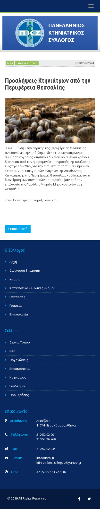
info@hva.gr (45, 458)
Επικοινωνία (18, 314)
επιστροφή (18, 228)
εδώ (55, 200)
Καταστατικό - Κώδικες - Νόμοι (31, 288)
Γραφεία (15, 305)
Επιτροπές (17, 297)
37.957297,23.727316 (51, 472)
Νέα (10, 63)
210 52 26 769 (46, 439)
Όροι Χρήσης (19, 395)
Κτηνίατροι (17, 377)
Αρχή (13, 261)
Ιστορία (14, 279)
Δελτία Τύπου (19, 342)
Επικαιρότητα (19, 368)
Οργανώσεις (18, 360)
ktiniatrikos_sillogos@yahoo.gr (58, 462)
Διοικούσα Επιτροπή (24, 270)
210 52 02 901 (46, 434)
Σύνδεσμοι (17, 386)
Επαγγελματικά (27, 63)
